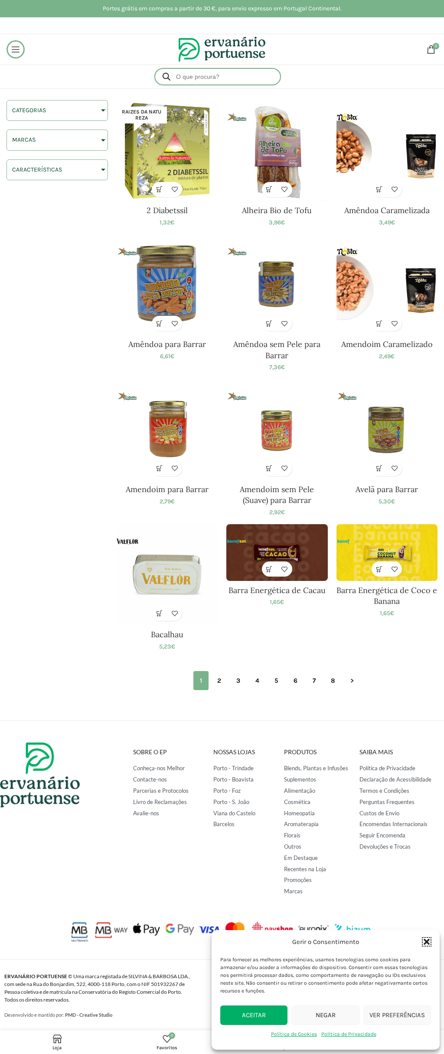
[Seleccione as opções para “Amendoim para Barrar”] (159, 468)
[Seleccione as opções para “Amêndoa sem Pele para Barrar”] (269, 323)
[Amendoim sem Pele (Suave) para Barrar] (277, 429)
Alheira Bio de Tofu (277, 210)
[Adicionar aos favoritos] (174, 189)
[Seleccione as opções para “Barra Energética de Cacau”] (269, 569)
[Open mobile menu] (15, 49)
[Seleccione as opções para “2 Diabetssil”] (159, 189)
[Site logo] (222, 48)
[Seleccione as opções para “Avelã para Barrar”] (379, 468)
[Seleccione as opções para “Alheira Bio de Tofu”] (269, 189)
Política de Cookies (294, 1034)
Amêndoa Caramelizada (387, 210)
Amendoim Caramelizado (387, 344)
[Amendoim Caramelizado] (387, 285)
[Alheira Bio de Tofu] (277, 150)
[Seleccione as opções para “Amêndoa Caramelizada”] (379, 189)
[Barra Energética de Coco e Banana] (387, 552)
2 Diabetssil (167, 210)
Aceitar (254, 1015)
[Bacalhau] (167, 575)
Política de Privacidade (348, 1034)
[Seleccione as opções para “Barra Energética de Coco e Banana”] (379, 569)
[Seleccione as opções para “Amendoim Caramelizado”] (379, 323)
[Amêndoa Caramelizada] (387, 150)
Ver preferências (397, 1015)
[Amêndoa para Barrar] (167, 285)
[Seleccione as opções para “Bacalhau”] (159, 613)
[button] (426, 941)
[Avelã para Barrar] (387, 429)
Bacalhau (167, 634)
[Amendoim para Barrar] (167, 429)
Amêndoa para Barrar (167, 344)
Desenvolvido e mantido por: (58, 1015)
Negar (326, 1015)
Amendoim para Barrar (167, 489)
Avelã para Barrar (387, 489)
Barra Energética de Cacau (277, 590)
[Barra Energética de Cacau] (277, 552)
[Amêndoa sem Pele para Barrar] (277, 285)
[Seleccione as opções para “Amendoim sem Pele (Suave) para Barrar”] (269, 468)
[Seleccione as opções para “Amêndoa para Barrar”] (159, 323)
